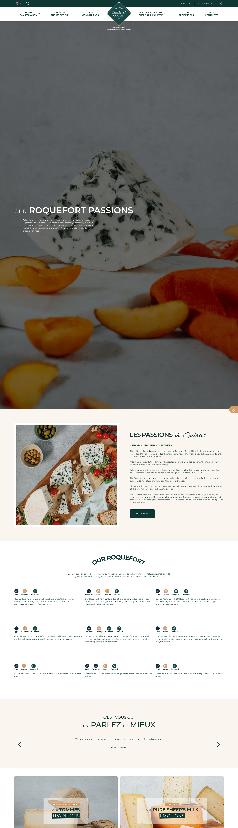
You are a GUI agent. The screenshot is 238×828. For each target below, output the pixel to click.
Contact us (185, 3)
